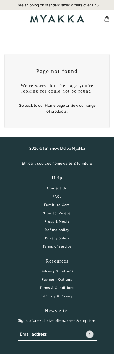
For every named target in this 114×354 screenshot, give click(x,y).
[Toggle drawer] (7, 19)
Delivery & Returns (57, 271)
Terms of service (57, 246)
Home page (55, 105)
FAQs (57, 196)
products (59, 111)
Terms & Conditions (57, 288)
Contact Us (57, 188)
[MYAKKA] (57, 19)
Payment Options (57, 279)
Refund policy (57, 230)
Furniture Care (57, 205)
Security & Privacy (57, 296)
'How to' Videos (57, 213)
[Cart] (107, 19)
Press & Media (57, 221)
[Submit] (89, 334)
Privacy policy (57, 238)
